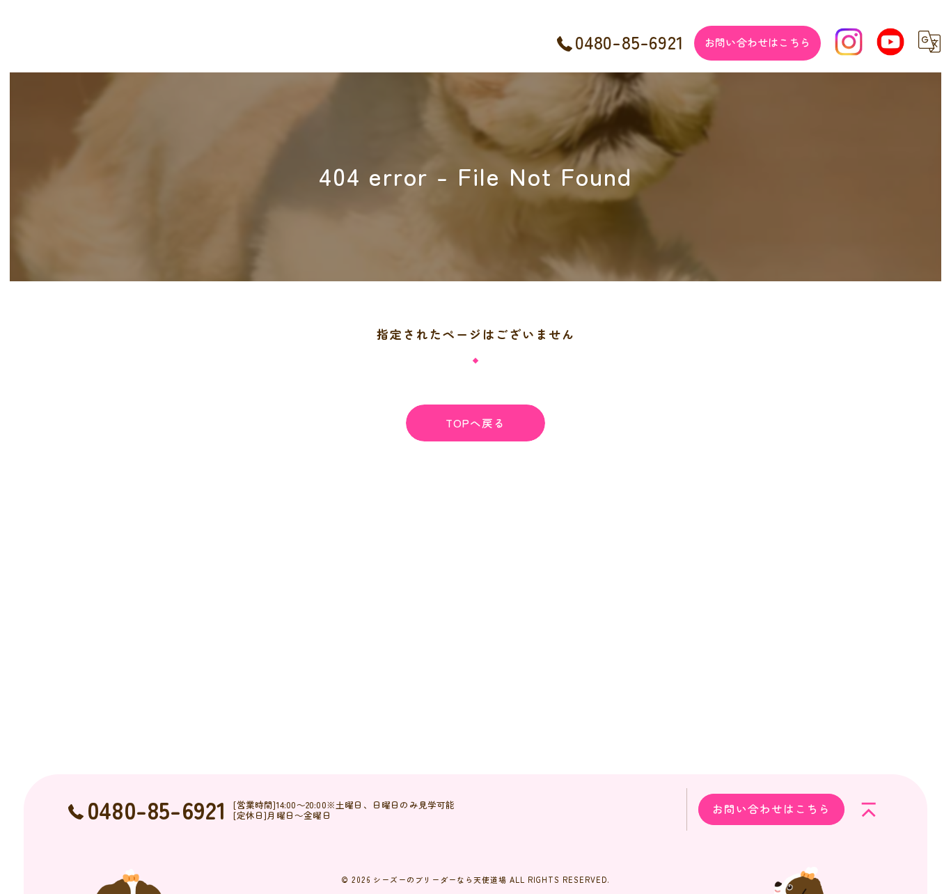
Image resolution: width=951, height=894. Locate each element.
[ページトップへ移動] (869, 810)
